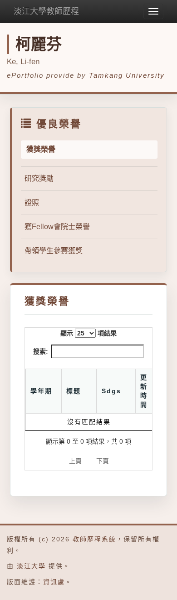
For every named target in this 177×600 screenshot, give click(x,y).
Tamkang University (127, 75)
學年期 (41, 391)
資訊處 (54, 581)
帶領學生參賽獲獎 (54, 251)
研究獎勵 (39, 178)
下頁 (102, 461)
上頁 (75, 461)
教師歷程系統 (94, 539)
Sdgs (111, 391)
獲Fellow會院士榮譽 (57, 226)
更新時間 (144, 391)
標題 (73, 391)
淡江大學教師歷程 (46, 11)
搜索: (40, 351)
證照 (32, 202)
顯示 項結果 (88, 333)
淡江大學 (31, 566)
